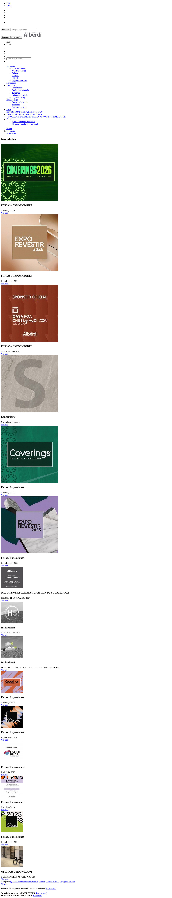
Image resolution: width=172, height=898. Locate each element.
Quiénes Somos (18, 68)
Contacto (10, 119)
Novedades (11, 83)
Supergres (16, 92)
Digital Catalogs (19, 97)
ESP (8, 3)
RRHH (15, 78)
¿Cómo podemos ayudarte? (23, 121)
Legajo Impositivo (19, 80)
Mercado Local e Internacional (25, 124)
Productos (10, 85)
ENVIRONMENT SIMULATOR (51, 117)
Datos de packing (19, 107)
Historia (15, 75)
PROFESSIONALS (33, 114)
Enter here (37, 896)
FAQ (8, 109)
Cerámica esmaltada (20, 90)
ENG (8, 6)
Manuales (16, 105)
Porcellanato (17, 88)
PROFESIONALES (15, 114)
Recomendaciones (19, 102)
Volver (4, 884)
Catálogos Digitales (20, 95)
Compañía (10, 66)
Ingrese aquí (51, 889)
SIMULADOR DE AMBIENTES (21, 117)
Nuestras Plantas (19, 71)
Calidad (15, 73)
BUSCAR (5, 30)
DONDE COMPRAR (16, 112)
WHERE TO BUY (34, 112)
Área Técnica (12, 100)
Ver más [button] (4, 213)
